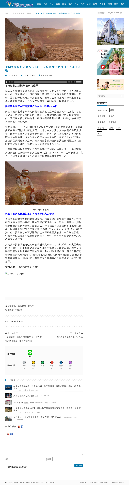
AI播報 (103, 4)
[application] (44, 82)
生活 (64, 4)
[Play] (7, 82)
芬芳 (89, 4)
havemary (102, 110)
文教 (58, 4)
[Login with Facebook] (22, 426)
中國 (118, 127)
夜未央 (32, 75)
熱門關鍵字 (102, 103)
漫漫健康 (101, 122)
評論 (39, 4)
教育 (99, 133)
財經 (45, 4)
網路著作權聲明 (15, 309)
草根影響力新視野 (26, 306)
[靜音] (74, 82)
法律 (116, 4)
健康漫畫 (112, 122)
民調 (83, 4)
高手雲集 (83, 482)
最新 (14, 13)
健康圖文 (101, 116)
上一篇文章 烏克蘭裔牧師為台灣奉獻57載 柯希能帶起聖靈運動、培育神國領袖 (23, 337)
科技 (52, 4)
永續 (122, 4)
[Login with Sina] (19, 426)
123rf (51, 209)
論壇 (95, 4)
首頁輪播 (28, 13)
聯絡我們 (93, 482)
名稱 (7, 459)
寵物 (110, 4)
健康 (70, 4)
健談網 (112, 116)
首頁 (7, 13)
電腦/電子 (102, 127)
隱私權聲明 (104, 482)
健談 (112, 110)
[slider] (79, 81)
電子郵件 (48, 460)
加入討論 (11, 426)
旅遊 (76, 4)
